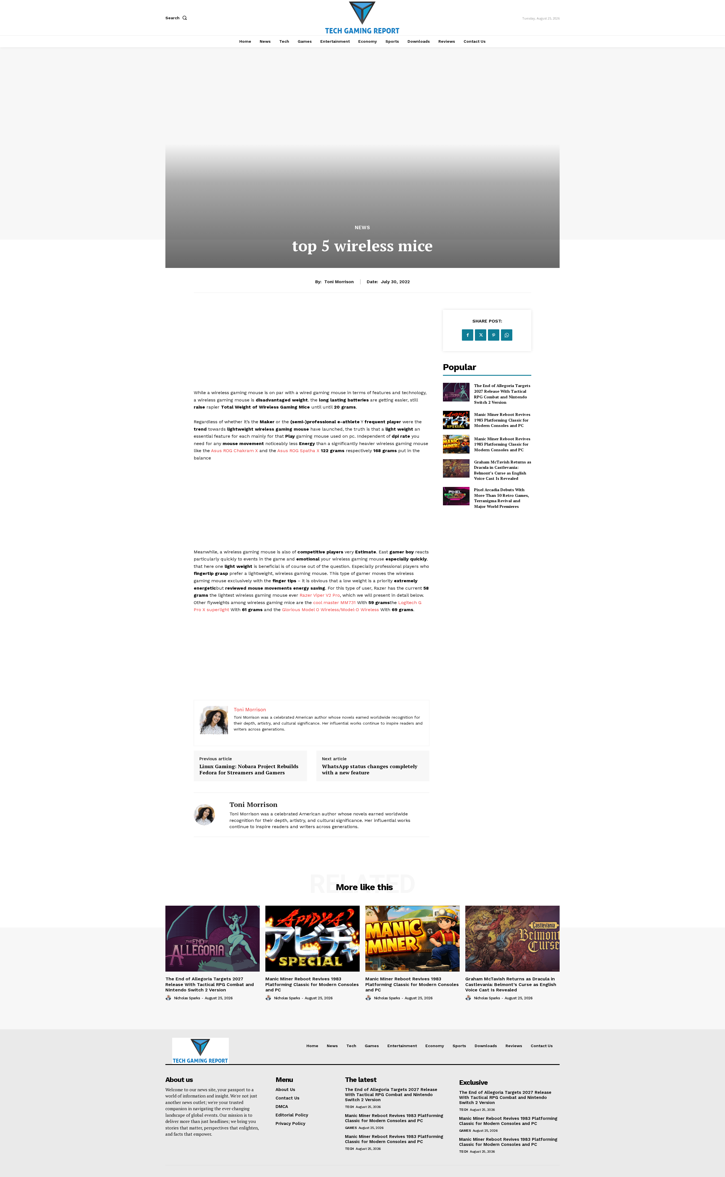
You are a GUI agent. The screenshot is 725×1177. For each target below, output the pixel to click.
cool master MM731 (334, 602)
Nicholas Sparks (187, 998)
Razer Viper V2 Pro (320, 595)
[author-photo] (169, 998)
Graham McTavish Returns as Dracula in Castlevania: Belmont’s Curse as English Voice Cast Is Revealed (502, 470)
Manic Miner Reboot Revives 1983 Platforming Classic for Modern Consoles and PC (502, 420)
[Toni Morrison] (207, 814)
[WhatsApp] (506, 335)
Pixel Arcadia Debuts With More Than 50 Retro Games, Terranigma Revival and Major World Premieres (501, 498)
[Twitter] (480, 335)
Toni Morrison (339, 281)
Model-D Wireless (360, 609)
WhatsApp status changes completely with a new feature (369, 769)
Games (351, 1128)
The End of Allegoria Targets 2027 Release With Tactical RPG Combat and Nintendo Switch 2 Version (502, 394)
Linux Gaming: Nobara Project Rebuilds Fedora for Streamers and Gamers (248, 769)
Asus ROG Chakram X (234, 450)
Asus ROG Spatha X (299, 450)
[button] (177, 18)
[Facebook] (467, 335)
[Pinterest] (493, 335)
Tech (349, 1107)
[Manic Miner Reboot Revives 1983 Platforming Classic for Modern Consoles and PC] (456, 420)
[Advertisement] (311, 349)
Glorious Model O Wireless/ (311, 609)
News (362, 227)
